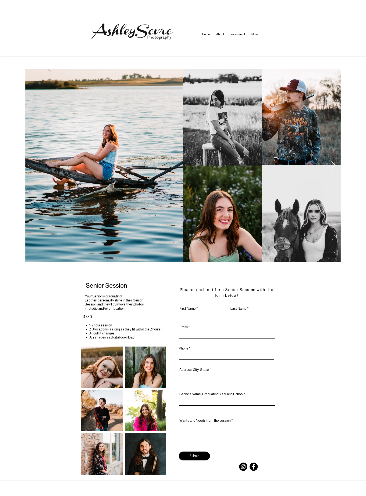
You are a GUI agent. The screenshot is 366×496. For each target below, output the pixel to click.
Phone (183, 348)
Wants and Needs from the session (205, 420)
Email (183, 327)
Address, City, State (194, 370)
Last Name (238, 308)
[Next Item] (333, 165)
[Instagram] (243, 467)
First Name (187, 308)
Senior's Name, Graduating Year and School (211, 394)
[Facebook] (254, 467)
